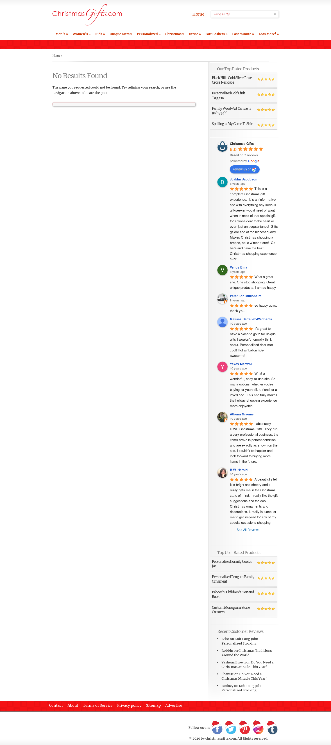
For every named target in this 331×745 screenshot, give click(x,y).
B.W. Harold (239, 469)
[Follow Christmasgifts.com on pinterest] (244, 728)
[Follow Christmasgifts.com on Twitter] (230, 728)
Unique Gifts (121, 34)
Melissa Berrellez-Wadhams (251, 319)
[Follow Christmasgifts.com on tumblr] (272, 728)
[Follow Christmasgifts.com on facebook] (217, 728)
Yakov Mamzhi (241, 364)
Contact (56, 705)
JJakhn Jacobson (243, 179)
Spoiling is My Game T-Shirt (233, 124)
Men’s (61, 34)
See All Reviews (248, 529)
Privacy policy (129, 705)
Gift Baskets (217, 34)
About (73, 705)
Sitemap (153, 705)
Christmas (174, 34)
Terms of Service (98, 705)
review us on (242, 169)
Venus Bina (238, 267)
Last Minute (243, 34)
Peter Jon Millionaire (245, 296)
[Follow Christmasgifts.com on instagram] (258, 728)
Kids (100, 34)
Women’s (82, 34)
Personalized (149, 34)
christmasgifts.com (220, 738)
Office (195, 34)
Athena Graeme (242, 414)
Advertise (173, 705)
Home (198, 14)
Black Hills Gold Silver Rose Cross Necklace (232, 80)
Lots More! (269, 34)
